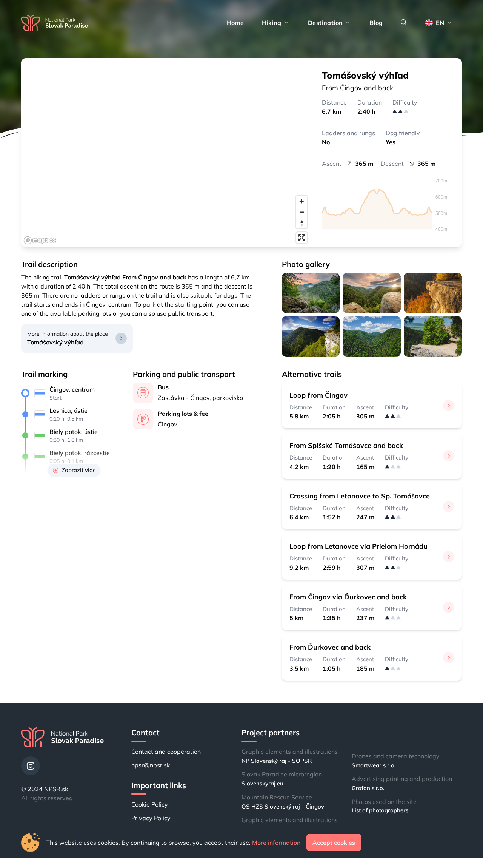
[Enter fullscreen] (301, 237)
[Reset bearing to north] (301, 223)
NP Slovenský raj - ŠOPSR (277, 760)
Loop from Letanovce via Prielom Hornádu (358, 546)
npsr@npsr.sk (150, 765)
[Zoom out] (301, 212)
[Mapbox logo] (40, 240)
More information (276, 842)
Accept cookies (333, 842)
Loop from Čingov (318, 395)
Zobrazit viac (78, 470)
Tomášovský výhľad (55, 342)
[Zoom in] (301, 201)
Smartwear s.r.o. (374, 765)
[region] (166, 152)
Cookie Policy (149, 804)
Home (235, 22)
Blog (376, 22)
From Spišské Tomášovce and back (346, 445)
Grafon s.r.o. (368, 788)
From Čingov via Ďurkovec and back (348, 597)
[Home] (54, 23)
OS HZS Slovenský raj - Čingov (283, 806)
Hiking (271, 22)
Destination (325, 22)
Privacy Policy (151, 818)
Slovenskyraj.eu (262, 783)
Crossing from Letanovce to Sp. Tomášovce (359, 496)
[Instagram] (30, 765)
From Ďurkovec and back (330, 647)
